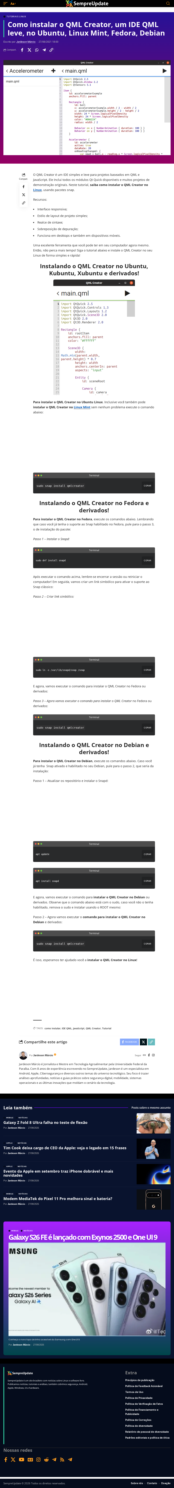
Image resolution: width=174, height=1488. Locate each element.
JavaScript (78, 1028)
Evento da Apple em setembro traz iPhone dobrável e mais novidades (58, 1173)
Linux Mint (82, 407)
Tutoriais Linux (16, 17)
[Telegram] (54, 1460)
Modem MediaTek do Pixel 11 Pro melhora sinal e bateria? (57, 1198)
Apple (9, 1143)
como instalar (52, 1028)
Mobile (15, 1231)
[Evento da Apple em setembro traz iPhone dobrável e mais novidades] (154, 1174)
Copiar (147, 485)
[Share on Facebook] (22, 50)
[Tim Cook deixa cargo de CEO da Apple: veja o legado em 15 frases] (154, 1149)
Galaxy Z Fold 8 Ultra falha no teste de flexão (45, 1122)
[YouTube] (21, 1460)
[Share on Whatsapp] (36, 50)
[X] (13, 1460)
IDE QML (67, 1028)
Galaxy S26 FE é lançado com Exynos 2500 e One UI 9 (82, 1237)
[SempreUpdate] (87, 3)
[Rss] (62, 1460)
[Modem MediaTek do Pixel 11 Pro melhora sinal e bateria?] (154, 1199)
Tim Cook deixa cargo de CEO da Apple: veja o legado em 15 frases (64, 1147)
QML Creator (93, 1028)
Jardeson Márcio (26, 41)
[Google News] (30, 1460)
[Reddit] (46, 1460)
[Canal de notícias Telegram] (70, 1460)
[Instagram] (153, 1055)
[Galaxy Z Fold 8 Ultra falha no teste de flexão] (154, 1123)
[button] (6, 3)
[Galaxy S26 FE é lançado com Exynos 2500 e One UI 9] (87, 1289)
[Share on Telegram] (44, 50)
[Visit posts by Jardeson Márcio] (23, 1055)
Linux (37, 190)
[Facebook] (149, 1055)
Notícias (28, 1231)
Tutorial (106, 1028)
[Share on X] (29, 50)
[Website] (144, 1055)
